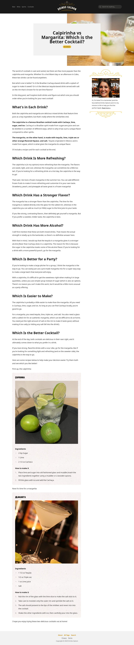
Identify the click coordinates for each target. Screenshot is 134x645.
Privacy (64, 638)
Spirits (24, 7)
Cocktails (31, 7)
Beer (13, 7)
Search (73, 635)
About (60, 635)
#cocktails (67, 47)
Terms (70, 638)
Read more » (106, 108)
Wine (18, 7)
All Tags (67, 635)
